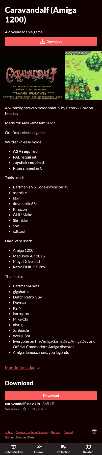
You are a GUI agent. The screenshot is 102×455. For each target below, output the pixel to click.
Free (31, 437)
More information (20, 367)
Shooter (21, 437)
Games (9, 437)
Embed (68, 432)
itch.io (9, 432)
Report (55, 432)
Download (54, 41)
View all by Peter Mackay (32, 432)
